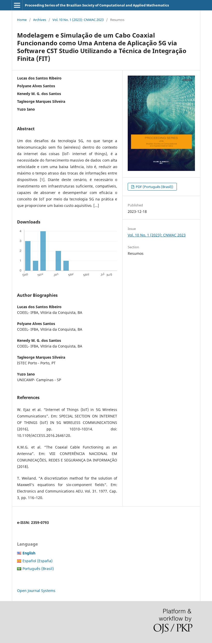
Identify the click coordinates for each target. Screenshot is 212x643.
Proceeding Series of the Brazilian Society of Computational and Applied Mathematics (97, 5)
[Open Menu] (17, 5)
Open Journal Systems (36, 590)
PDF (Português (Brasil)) (154, 186)
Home (22, 19)
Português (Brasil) (38, 568)
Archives (39, 19)
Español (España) (37, 560)
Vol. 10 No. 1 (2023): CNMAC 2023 (78, 19)
